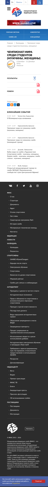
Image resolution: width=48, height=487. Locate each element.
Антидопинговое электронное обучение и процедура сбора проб (25, 344)
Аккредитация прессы (18, 390)
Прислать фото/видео (18, 394)
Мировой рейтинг (17, 279)
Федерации (12, 236)
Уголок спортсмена (17, 212)
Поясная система (12, 32)
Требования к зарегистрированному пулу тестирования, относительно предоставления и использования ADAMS (23, 352)
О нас (12, 197)
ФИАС (9, 193)
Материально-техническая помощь (23, 228)
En (12, 2)
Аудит (12, 208)
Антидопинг (12, 287)
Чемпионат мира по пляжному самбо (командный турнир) (21, 141)
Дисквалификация (17, 363)
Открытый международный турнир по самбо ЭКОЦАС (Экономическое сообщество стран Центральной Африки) (22, 170)
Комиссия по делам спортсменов (22, 275)
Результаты (14, 251)
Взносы (19, 2)
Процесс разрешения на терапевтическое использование (22, 332)
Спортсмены (12, 255)
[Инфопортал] (34, 2)
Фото (12, 371)
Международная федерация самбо (30, 12)
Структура (14, 200)
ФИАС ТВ (13, 382)
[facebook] (17, 185)
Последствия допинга (18, 311)
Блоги (12, 386)
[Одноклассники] (11, 104)
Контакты (13, 232)
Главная (10, 43)
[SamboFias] (12, 428)
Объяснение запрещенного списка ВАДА (23, 322)
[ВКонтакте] (8, 104)
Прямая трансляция (17, 379)
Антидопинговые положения (21, 295)
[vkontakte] (10, 185)
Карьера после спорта (18, 263)
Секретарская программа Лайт (21, 220)
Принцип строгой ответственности (23, 307)
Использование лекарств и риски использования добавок (22, 338)
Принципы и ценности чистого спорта (24, 291)
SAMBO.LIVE (13, 37)
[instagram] (37, 185)
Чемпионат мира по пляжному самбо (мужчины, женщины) (21, 129)
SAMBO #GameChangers (19, 259)
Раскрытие (14, 359)
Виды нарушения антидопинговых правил (23, 316)
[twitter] (24, 185)
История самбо (16, 224)
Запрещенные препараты (19, 327)
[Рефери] (38, 91)
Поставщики (13, 402)
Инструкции (14, 414)
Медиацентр (12, 367)
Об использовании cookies (20, 398)
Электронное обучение (18, 267)
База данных (35, 37)
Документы (14, 204)
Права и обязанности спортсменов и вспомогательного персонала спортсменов (24, 301)
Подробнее (16, 483)
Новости (11, 240)
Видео (12, 375)
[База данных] (40, 2)
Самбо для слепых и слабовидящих (23, 283)
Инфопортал (35, 32)
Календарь (20, 43)
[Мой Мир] (15, 104)
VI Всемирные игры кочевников (19, 118)
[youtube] (30, 185)
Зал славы (14, 216)
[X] (18, 104)
